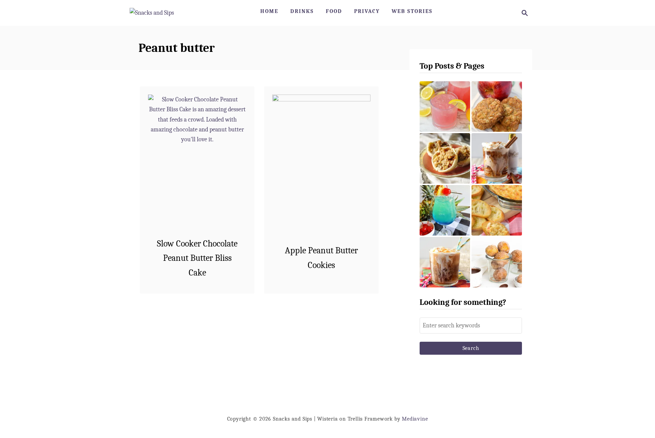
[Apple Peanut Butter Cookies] (321, 168)
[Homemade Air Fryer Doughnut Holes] (496, 262)
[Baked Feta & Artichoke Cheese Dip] (496, 210)
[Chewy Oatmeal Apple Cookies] (496, 106)
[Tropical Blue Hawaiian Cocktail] (445, 210)
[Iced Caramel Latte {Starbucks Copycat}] (445, 262)
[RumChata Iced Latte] (496, 158)
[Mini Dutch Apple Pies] (445, 158)
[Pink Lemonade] (445, 106)
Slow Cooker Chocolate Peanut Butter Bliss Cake (197, 258)
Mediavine (415, 419)
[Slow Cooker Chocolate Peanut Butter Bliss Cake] (197, 168)
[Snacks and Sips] (152, 13)
